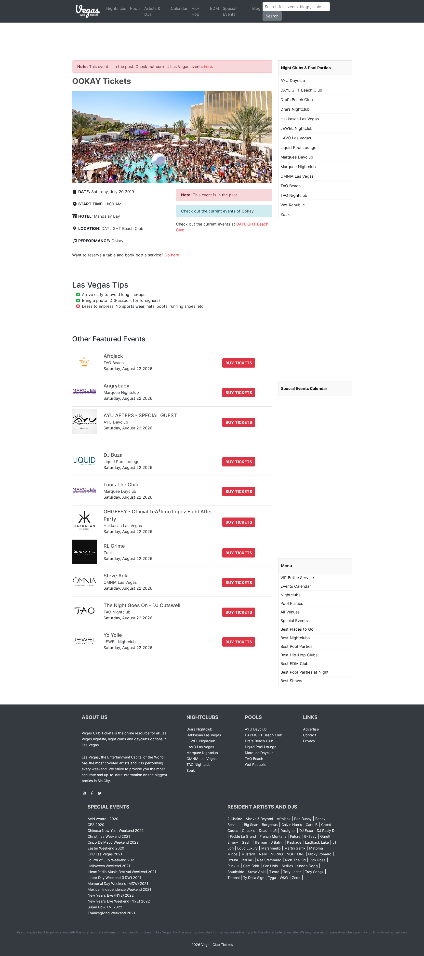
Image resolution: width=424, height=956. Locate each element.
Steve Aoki (256, 872)
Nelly (263, 854)
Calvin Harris (291, 825)
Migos (232, 854)
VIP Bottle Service (297, 577)
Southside (235, 872)
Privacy (309, 741)
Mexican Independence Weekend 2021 (119, 889)
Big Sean (251, 825)
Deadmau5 (268, 830)
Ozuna (232, 860)
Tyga (272, 878)
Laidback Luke (317, 842)
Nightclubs (116, 8)
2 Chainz (234, 819)
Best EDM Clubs (295, 663)
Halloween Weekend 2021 (109, 866)
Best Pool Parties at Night (304, 672)
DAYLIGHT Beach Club (122, 228)
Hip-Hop (195, 11)
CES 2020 (96, 825)
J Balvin (277, 842)
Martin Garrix (294, 848)
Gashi (246, 842)
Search (272, 15)
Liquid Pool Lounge (298, 147)
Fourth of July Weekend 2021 (112, 860)
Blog (256, 8)
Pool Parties (291, 603)
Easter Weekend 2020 (106, 848)
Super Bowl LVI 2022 (105, 907)
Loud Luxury (247, 848)
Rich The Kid (295, 860)
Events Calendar (295, 586)
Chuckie (248, 830)
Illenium (261, 842)
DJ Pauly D (325, 830)
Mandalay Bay (107, 216)
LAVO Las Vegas (295, 137)
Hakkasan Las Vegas (299, 118)
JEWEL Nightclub (296, 128)
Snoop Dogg (307, 866)
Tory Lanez (292, 872)
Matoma (316, 848)
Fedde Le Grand (243, 836)
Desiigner (288, 830)
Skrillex (287, 866)
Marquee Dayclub (296, 157)
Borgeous (270, 825)
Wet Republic (292, 204)
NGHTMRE (296, 854)
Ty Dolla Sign (253, 878)
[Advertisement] (212, 36)
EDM (214, 8)
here (208, 66)
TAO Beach (290, 185)
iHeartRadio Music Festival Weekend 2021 (122, 872)
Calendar (179, 8)
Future (295, 836)
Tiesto (274, 872)
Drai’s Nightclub (295, 109)
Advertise (311, 729)
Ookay (117, 240)
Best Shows (291, 680)
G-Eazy (310, 836)
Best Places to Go (297, 629)
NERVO (277, 854)
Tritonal (233, 878)
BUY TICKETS (238, 362)
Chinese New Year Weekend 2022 (116, 830)
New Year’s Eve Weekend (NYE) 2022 (119, 901)
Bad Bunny (303, 819)
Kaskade (294, 842)
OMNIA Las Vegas (297, 176)
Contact (309, 735)
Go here (171, 254)
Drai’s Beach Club (296, 99)
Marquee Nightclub (298, 166)
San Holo (270, 866)
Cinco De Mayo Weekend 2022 (113, 842)
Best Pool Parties (296, 646)
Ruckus (233, 866)
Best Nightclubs (295, 637)
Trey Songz (314, 872)
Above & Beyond (259, 819)
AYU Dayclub (292, 80)
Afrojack (284, 819)
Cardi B (312, 825)
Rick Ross (317, 860)
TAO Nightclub (293, 195)
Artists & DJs (152, 11)
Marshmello (271, 848)
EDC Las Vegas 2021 (105, 854)
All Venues (290, 612)
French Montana (273, 836)
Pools (135, 8)
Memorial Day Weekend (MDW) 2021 (118, 883)
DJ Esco (306, 830)
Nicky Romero (319, 854)
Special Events (229, 11)
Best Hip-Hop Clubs (299, 654)
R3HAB (247, 860)
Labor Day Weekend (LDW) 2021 (114, 878)
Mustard (248, 854)
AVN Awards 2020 (103, 819)
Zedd (296, 878)
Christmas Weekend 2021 (109, 836)
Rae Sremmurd (269, 860)
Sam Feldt (251, 866)
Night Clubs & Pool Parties (306, 67)
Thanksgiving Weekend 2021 (111, 913)
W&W (284, 878)
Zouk (285, 214)
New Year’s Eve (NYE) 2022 (111, 895)
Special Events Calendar (304, 388)
